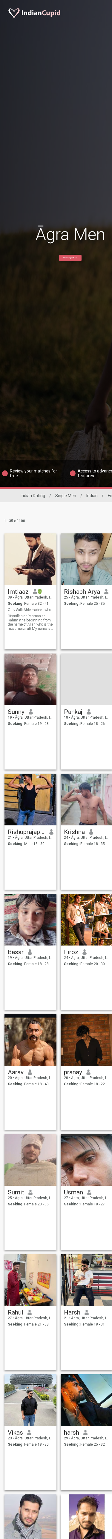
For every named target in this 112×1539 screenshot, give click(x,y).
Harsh (72, 1312)
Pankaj (73, 711)
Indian (92, 495)
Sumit (16, 1192)
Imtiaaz (18, 591)
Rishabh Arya (82, 591)
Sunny (16, 711)
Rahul (15, 1312)
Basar (16, 952)
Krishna (74, 832)
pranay (73, 1072)
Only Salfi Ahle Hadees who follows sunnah (30, 610)
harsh (71, 1432)
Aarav (16, 1072)
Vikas (15, 1432)
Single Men (65, 495)
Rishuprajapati (26, 832)
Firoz (71, 952)
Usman (73, 1192)
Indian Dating (33, 495)
